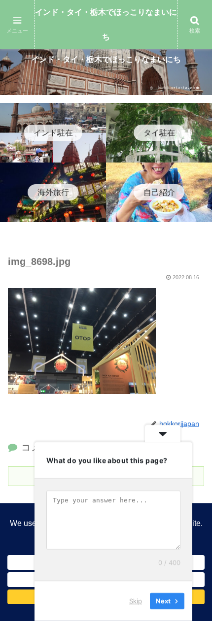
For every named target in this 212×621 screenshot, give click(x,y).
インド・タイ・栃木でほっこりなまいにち (106, 24)
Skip (135, 601)
